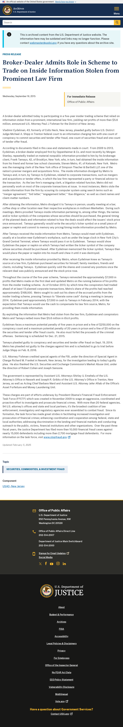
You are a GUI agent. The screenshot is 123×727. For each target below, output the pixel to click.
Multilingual (61, 694)
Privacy (61, 650)
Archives (61, 622)
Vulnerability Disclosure (61, 687)
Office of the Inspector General (61, 665)
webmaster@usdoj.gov (43, 42)
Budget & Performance (61, 614)
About (61, 607)
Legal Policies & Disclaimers (62, 643)
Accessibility (61, 636)
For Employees (61, 658)
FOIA (61, 629)
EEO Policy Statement (61, 679)
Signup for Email (52, 553)
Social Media (46, 557)
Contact (60, 714)
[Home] (19, 14)
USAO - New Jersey (14, 486)
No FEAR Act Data (61, 672)
